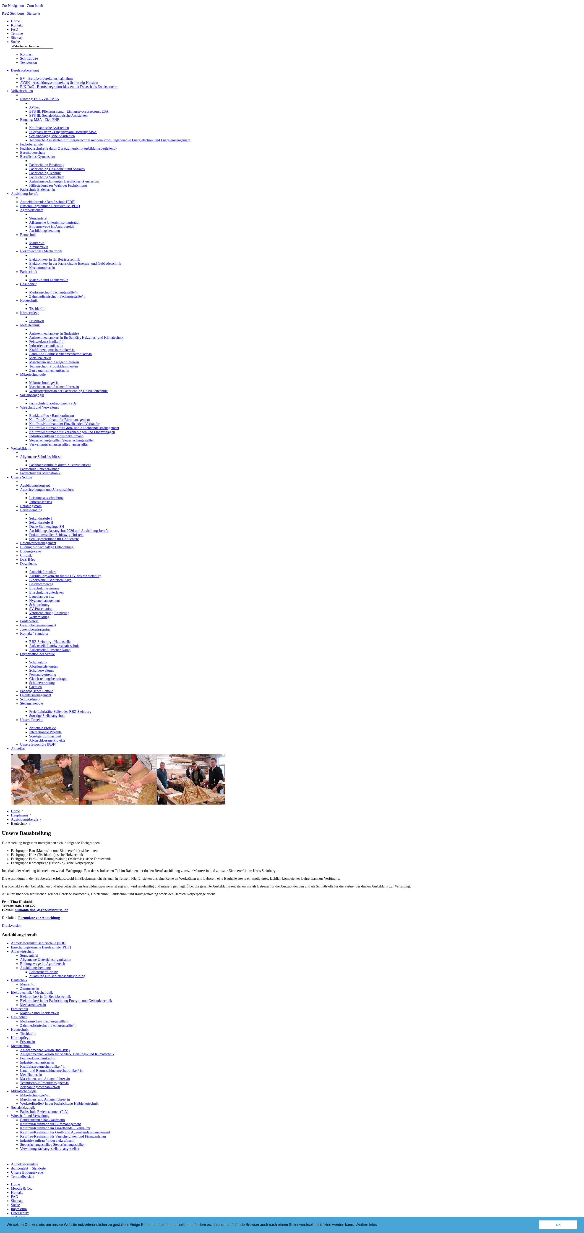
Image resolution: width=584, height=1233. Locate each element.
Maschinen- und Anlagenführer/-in (54, 387)
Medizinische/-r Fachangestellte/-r (53, 292)
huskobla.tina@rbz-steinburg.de (41, 910)
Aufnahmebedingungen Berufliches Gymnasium (64, 181)
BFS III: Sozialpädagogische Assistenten (58, 115)
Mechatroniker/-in (42, 267)
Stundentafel (38, 218)
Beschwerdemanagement (38, 543)
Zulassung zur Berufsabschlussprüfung (57, 976)
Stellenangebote (31, 703)
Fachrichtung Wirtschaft (46, 177)
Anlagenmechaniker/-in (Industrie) (54, 333)
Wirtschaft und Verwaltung (39, 407)
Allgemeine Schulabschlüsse (40, 457)
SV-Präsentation (40, 609)
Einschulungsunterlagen (46, 592)
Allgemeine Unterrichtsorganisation (54, 222)
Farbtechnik (28, 272)
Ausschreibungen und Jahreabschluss (47, 489)
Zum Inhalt (35, 6)
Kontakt (17, 25)
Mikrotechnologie (33, 374)
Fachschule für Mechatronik (40, 473)
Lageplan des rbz (41, 596)
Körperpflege (29, 313)
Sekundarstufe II (41, 522)
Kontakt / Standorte (34, 633)
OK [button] (558, 1225)
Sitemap (17, 38)
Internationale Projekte (45, 732)
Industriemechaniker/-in (46, 346)
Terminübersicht (22, 1176)
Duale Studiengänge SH (46, 526)
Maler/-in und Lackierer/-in (48, 280)
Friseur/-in (36, 321)
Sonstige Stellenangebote (47, 716)
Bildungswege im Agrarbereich (51, 226)
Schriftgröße (29, 58)
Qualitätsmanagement (35, 695)
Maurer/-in (36, 243)
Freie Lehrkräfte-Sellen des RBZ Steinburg (60, 711)
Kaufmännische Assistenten (49, 128)
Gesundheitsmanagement (38, 625)
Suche (15, 42)
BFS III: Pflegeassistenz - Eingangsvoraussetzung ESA (69, 111)
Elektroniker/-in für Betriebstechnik (54, 259)
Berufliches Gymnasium (37, 156)
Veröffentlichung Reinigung (49, 613)
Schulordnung (39, 605)
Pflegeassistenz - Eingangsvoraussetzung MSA (63, 132)
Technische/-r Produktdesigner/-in (53, 366)
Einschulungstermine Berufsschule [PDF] (50, 206)
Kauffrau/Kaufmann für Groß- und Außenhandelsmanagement (74, 428)
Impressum (19, 1209)
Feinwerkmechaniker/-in (46, 341)
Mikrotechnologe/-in (44, 383)
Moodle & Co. (21, 1188)
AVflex (34, 107)
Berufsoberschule (32, 152)
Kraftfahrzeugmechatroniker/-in (52, 350)
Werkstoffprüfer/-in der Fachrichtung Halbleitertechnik (68, 391)
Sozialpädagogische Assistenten (52, 136)
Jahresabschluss (40, 502)
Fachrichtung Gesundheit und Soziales (57, 169)
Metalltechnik (30, 325)
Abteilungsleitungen (43, 666)
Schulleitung (38, 662)
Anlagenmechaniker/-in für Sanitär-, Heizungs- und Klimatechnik (76, 337)
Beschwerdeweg (41, 584)
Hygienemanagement (44, 600)
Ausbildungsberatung (44, 230)
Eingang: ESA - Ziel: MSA (39, 99)
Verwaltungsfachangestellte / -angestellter (59, 444)
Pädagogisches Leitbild (36, 691)
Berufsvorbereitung (25, 70)
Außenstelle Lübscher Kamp (49, 650)
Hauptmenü (19, 815)
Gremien (35, 687)
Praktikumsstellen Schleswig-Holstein (56, 535)
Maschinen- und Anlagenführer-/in (54, 362)
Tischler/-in (37, 309)
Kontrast (26, 54)
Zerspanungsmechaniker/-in (49, 370)
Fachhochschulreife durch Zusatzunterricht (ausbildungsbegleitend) (68, 148)
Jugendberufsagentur (35, 629)
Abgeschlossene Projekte (47, 740)
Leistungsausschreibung (46, 498)
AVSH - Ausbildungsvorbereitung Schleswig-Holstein (59, 82)
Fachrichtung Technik (45, 173)
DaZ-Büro (27, 559)
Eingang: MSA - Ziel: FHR (40, 119)
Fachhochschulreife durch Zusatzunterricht (60, 465)
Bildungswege (30, 551)
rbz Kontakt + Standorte (28, 1168)
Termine (17, 33)
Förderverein (29, 621)
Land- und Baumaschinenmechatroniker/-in (60, 354)
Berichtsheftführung (43, 972)
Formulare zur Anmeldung (39, 918)
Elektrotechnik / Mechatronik (41, 251)
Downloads (28, 563)
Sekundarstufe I (40, 518)
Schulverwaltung (41, 670)
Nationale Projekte (42, 728)
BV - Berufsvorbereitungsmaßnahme (46, 78)
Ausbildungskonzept (35, 485)
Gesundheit (28, 284)
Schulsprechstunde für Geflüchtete (54, 539)
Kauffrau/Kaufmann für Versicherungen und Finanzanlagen (72, 432)
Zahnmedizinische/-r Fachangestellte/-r (57, 296)
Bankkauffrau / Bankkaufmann (51, 415)
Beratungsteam (31, 506)
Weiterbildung (21, 448)
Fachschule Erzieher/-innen (39, 469)
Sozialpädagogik (32, 395)
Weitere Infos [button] (366, 1225)
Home (15, 21)
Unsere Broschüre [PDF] (38, 744)
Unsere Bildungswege (27, 1172)
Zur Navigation (13, 6)
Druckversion (11, 925)
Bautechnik (28, 235)
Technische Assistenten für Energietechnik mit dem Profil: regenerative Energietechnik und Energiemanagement (109, 140)
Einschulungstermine (44, 588)
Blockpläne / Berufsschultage (50, 580)
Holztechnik (29, 300)
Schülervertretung (42, 683)
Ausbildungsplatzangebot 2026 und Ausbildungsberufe (68, 531)
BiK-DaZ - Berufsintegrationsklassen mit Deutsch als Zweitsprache (68, 87)
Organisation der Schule (37, 654)
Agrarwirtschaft (31, 210)
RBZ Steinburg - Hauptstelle (49, 642)
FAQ (14, 29)
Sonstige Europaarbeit (45, 736)
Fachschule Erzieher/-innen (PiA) (53, 403)
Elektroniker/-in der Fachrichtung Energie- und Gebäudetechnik (75, 263)
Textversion (28, 62)
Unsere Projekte (31, 720)
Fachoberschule (31, 144)
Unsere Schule (21, 477)
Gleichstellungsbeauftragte (48, 679)
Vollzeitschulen (22, 91)
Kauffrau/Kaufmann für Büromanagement (59, 420)
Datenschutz (20, 1213)
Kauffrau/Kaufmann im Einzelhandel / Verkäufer (64, 424)
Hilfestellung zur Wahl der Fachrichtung (58, 185)
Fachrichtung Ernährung (46, 165)
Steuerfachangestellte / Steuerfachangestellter (61, 440)
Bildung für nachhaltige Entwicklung (46, 547)
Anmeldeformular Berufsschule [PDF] (47, 202)
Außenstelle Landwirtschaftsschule (54, 646)
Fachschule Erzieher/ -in (37, 189)
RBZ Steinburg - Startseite (21, 13)
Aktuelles (18, 748)
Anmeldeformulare (42, 572)
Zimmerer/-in (38, 247)
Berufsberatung (31, 510)
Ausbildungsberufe (24, 193)
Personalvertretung (42, 674)
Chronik (26, 555)
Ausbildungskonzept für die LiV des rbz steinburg (65, 576)
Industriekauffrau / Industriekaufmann (56, 436)
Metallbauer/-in (40, 358)
